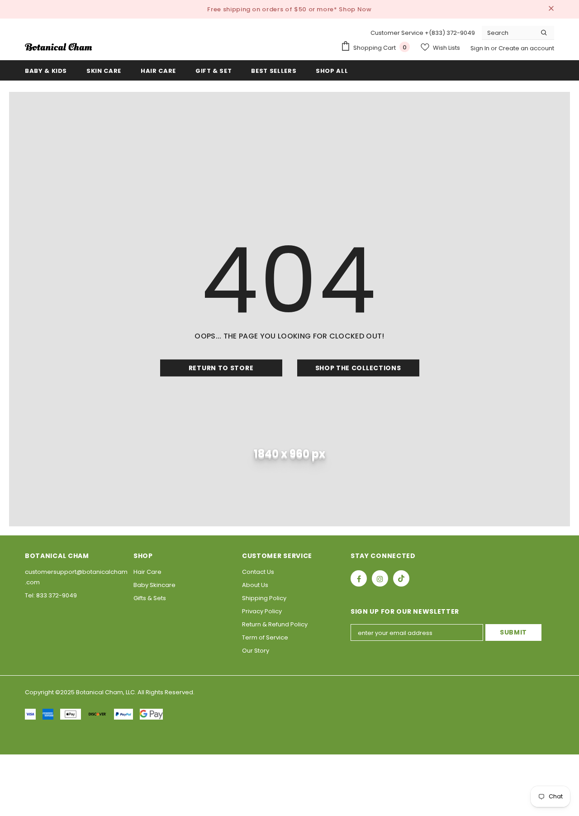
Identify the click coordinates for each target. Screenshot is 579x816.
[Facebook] (359, 578)
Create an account (526, 48)
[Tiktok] (401, 578)
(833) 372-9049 (452, 33)
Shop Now (355, 9)
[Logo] (59, 47)
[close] (550, 9)
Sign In (480, 48)
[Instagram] (380, 578)
